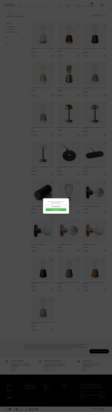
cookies (54, 201)
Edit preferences (56, 206)
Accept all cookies (56, 209)
